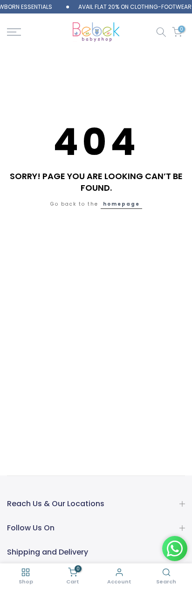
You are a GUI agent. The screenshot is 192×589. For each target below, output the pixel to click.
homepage (121, 204)
